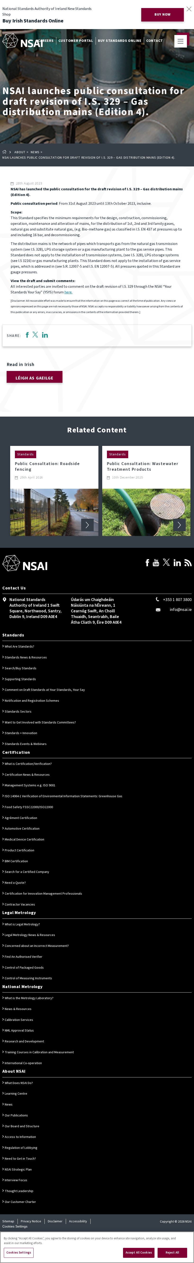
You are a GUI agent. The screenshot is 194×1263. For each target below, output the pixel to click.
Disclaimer (55, 1221)
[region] (97, 1247)
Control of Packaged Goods (24, 967)
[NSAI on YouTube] (156, 563)
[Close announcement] (189, 9)
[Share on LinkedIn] (45, 335)
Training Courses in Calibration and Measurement (39, 1052)
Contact (154, 40)
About (20, 152)
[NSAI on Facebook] (147, 563)
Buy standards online (119, 40)
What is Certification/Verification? (28, 764)
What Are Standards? (19, 646)
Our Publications (16, 1115)
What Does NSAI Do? (19, 1083)
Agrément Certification (21, 818)
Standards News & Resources (26, 657)
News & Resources (18, 1009)
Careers (45, 40)
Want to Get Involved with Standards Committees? (40, 722)
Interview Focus (16, 1180)
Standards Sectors (18, 711)
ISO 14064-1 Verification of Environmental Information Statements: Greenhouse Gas (63, 796)
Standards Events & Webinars (26, 744)
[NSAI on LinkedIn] (177, 563)
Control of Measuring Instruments (28, 978)
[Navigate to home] (22, 40)
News (35, 152)
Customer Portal (75, 40)
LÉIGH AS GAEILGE (35, 378)
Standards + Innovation (21, 733)
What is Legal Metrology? (22, 924)
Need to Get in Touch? (20, 1158)
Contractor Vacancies (20, 904)
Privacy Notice (31, 1221)
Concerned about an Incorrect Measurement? (37, 946)
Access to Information (20, 1137)
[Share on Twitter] (35, 335)
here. (68, 292)
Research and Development (24, 1041)
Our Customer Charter (20, 1202)
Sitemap (8, 1221)
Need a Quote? (15, 882)
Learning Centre (16, 1093)
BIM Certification (16, 861)
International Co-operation (23, 1063)
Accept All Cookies (139, 1252)
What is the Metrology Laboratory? (29, 998)
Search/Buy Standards (20, 668)
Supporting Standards (20, 679)
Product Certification (19, 850)
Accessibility (78, 1221)
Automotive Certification (22, 828)
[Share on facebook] (27, 335)
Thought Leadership (19, 1191)
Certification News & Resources (27, 774)
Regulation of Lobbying (21, 1147)
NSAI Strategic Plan (18, 1169)
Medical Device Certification (24, 839)
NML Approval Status (19, 1030)
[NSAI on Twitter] (166, 563)
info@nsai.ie (181, 610)
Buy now (162, 14)
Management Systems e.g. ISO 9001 (30, 785)
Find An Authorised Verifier (23, 956)
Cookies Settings (14, 1226)
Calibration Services (19, 1020)
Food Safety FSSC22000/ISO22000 (29, 807)
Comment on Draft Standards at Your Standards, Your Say (45, 690)
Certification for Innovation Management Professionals (43, 893)
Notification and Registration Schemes (32, 700)
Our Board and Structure (22, 1126)
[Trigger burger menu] (180, 41)
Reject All (172, 1252)
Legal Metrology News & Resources (30, 935)
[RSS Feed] (188, 563)
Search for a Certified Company (27, 872)
